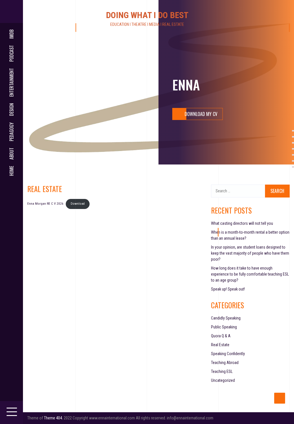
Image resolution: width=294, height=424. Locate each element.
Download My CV (201, 114)
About (11, 154)
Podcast (11, 53)
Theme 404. (53, 418)
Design (11, 109)
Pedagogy (11, 131)
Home (11, 171)
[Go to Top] (279, 398)
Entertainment (11, 82)
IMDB (11, 34)
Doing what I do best (147, 15)
